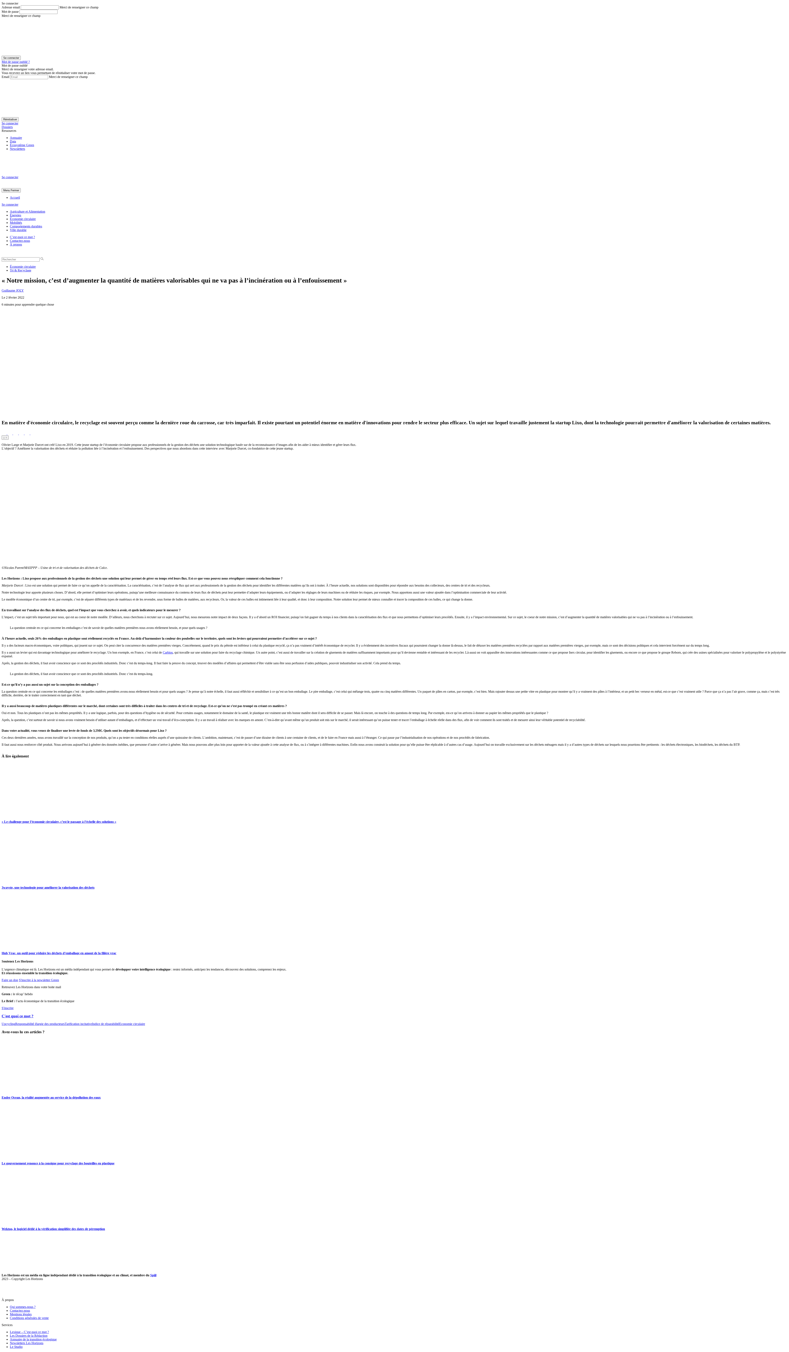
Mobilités (16, 222)
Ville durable (18, 230)
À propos (16, 244)
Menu (6, 190)
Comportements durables (26, 226)
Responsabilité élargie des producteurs (40, 1024)
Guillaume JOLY (13, 290)
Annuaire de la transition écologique (33, 1339)
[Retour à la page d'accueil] (32, 173)
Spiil (153, 1275)
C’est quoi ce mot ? (22, 237)
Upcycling (8, 1024)
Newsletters (17, 149)
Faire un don (10, 980)
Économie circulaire (23, 219)
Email (5, 77)
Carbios (168, 652)
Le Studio (16, 1347)
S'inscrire (8, 1008)
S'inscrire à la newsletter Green (39, 980)
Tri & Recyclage (20, 270)
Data (13, 141)
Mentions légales (21, 1314)
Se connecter (10, 123)
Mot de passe (10, 11)
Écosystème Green (22, 145)
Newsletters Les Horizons (26, 1343)
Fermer (15, 190)
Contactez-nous (20, 240)
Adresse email (11, 7)
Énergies (15, 215)
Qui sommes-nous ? (23, 1307)
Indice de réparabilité (105, 1024)
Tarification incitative (78, 1024)
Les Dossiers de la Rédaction (28, 1335)
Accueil (15, 197)
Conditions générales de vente (29, 1318)
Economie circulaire (132, 1024)
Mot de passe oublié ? (16, 62)
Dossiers (7, 127)
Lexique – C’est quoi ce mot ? (29, 1332)
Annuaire (16, 137)
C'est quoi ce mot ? (17, 1016)
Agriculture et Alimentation (27, 211)
